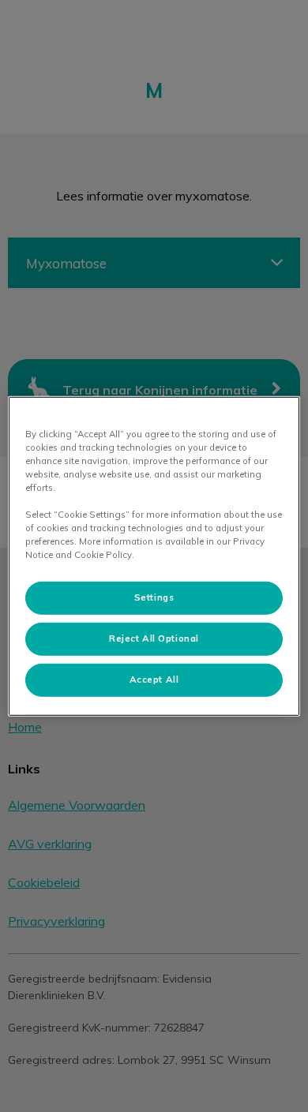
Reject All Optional (154, 638)
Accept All (154, 679)
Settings (154, 597)
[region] (154, 555)
